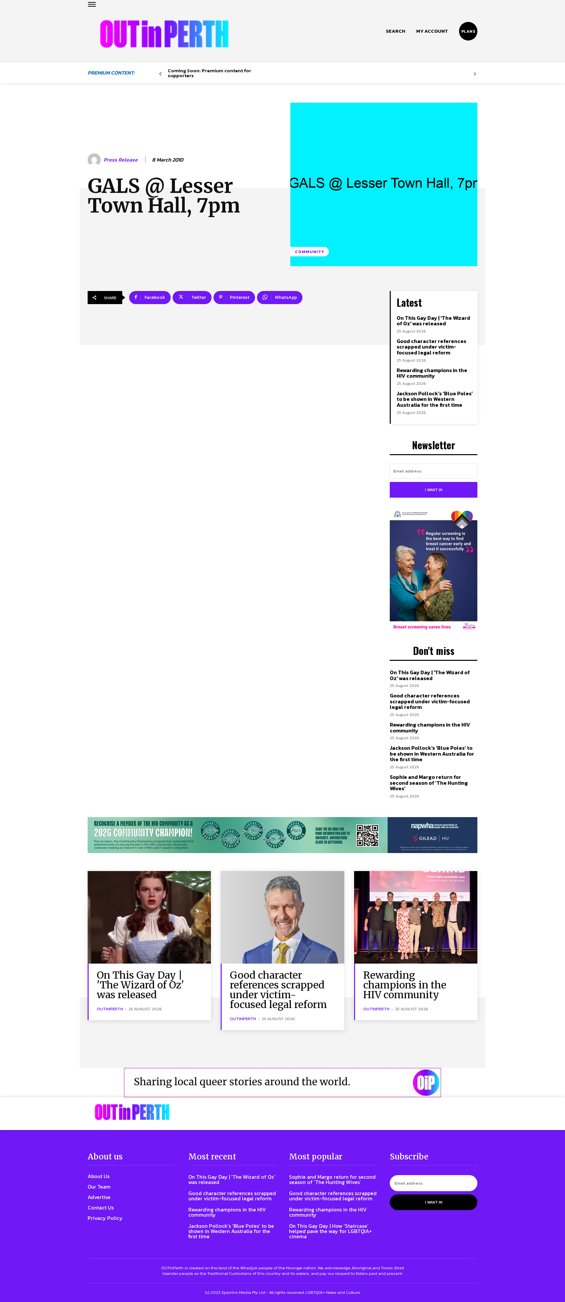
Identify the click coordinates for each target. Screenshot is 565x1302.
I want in (433, 490)
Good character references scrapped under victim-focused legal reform (431, 346)
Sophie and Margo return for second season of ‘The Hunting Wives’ (429, 782)
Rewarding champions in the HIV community (432, 373)
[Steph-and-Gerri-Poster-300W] (433, 571)
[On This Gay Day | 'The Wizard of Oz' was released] (149, 917)
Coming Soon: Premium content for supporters (209, 73)
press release (121, 160)
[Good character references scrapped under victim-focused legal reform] (282, 917)
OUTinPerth (110, 1009)
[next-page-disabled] (475, 74)
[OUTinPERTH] (164, 34)
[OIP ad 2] (282, 1082)
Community (309, 251)
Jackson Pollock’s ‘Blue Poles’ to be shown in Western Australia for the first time (435, 399)
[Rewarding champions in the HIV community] (415, 917)
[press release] (95, 159)
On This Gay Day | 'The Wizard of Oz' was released (433, 321)
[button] (395, 31)
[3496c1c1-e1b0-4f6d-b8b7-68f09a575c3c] (282, 835)
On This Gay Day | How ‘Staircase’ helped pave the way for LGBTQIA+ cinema (330, 1231)
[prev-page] (160, 74)
